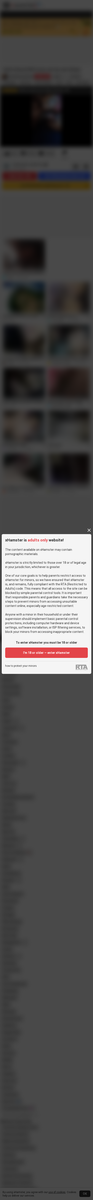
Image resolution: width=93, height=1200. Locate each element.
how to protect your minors (21, 666)
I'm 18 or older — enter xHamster (46, 652)
